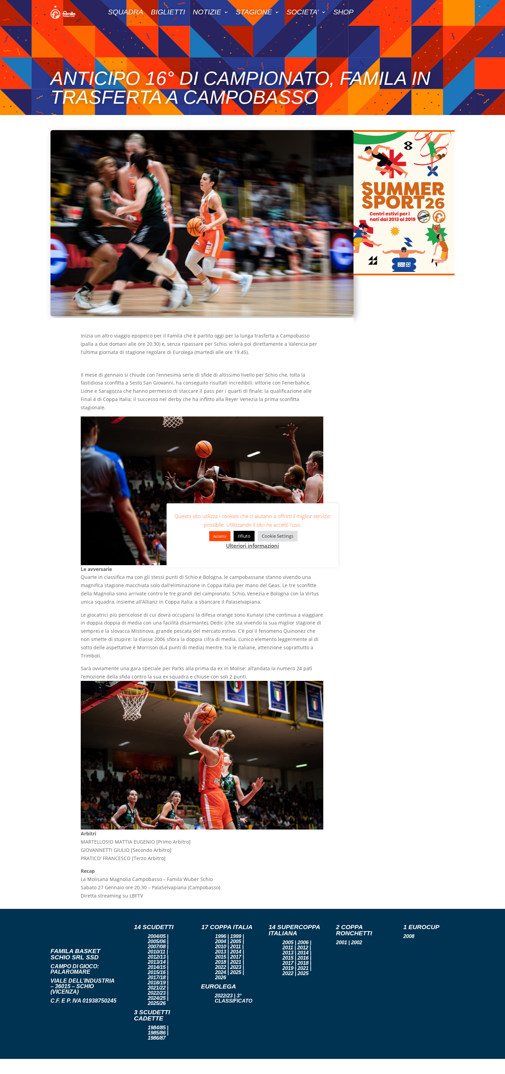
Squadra (125, 12)
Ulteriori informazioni (252, 545)
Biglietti (168, 12)
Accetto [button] (219, 536)
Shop (343, 12)
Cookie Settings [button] (277, 536)
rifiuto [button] (244, 536)
